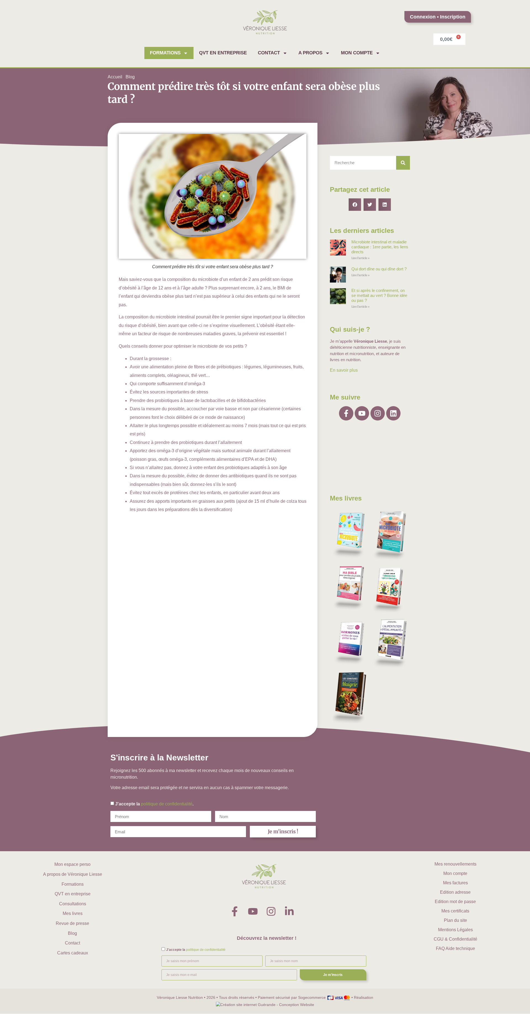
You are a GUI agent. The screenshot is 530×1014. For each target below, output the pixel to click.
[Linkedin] (393, 413)
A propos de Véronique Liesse (72, 874)
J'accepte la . (154, 804)
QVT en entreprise (223, 52)
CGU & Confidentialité (455, 939)
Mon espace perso (72, 864)
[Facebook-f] (346, 413)
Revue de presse (72, 923)
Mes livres (73, 913)
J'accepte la (196, 950)
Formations (165, 52)
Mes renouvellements (455, 864)
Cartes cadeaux (72, 953)
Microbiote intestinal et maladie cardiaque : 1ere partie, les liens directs (379, 246)
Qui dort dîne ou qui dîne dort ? (379, 269)
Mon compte (357, 52)
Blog (130, 76)
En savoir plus (344, 370)
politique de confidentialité (166, 804)
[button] (355, 204)
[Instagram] (377, 413)
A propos (310, 52)
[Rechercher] (403, 163)
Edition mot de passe (455, 901)
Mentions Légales (455, 929)
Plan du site (455, 920)
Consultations (72, 903)
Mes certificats (455, 911)
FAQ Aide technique (455, 948)
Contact (269, 52)
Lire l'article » (360, 258)
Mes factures (455, 882)
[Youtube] (362, 413)
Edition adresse (455, 892)
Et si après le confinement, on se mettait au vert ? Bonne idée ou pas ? (379, 295)
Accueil (115, 76)
